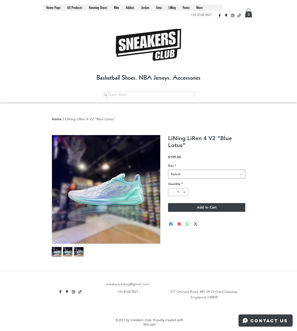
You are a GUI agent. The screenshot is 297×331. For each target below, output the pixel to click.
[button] (248, 12)
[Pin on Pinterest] (179, 224)
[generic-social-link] (239, 15)
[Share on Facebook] (171, 224)
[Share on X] (195, 224)
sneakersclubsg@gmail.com (127, 284)
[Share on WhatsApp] (187, 224)
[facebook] (219, 15)
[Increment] (184, 192)
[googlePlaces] (226, 15)
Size (172, 166)
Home (57, 119)
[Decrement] (171, 192)
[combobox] (206, 174)
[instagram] (232, 15)
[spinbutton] (178, 192)
